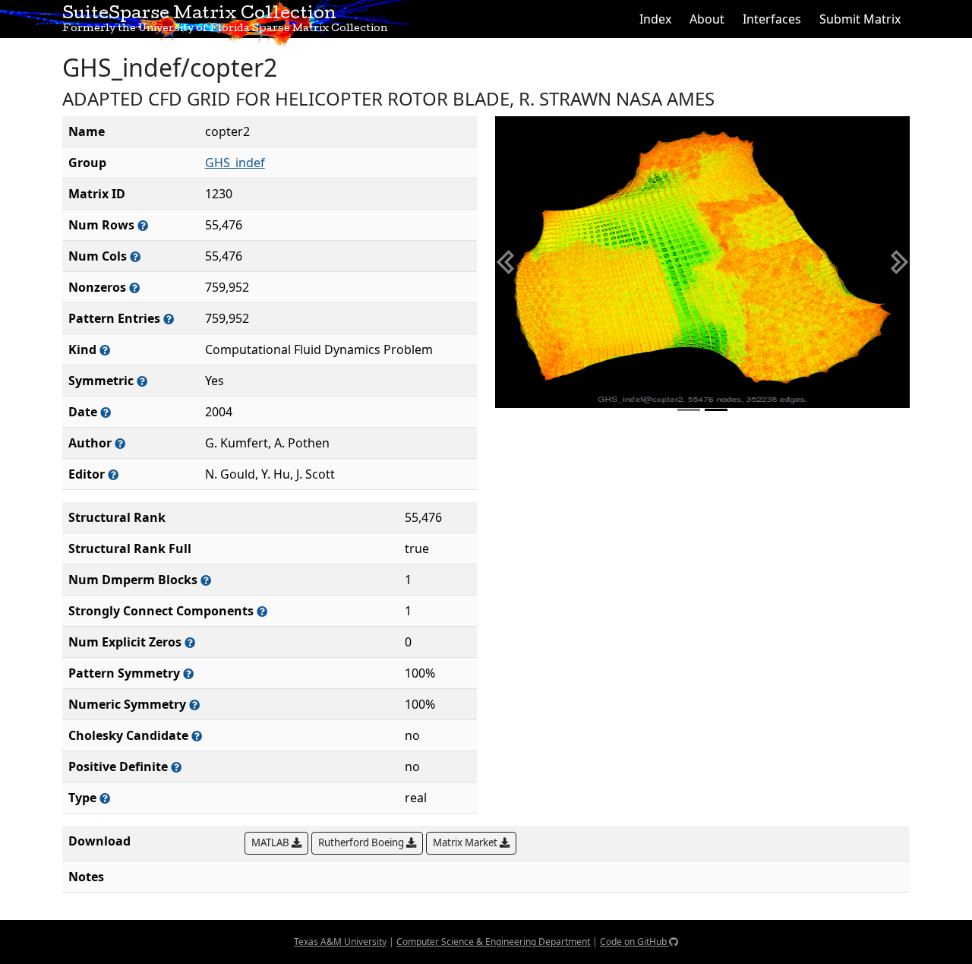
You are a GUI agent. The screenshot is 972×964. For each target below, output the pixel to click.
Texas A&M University (340, 941)
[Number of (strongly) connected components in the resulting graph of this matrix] (262, 611)
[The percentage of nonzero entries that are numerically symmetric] (194, 704)
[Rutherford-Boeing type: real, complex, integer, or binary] (104, 798)
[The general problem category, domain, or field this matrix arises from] (104, 350)
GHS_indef (235, 162)
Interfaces (772, 19)
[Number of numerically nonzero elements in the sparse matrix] (134, 287)
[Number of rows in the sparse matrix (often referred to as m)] (142, 225)
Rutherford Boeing (362, 842)
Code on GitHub (634, 941)
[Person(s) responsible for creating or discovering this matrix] (120, 443)
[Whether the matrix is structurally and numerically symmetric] (142, 381)
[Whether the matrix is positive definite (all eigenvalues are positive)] (176, 767)
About (707, 19)
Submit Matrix (860, 19)
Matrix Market (466, 842)
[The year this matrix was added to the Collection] (105, 412)
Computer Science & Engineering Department (493, 941)
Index (655, 19)
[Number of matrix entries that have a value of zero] (190, 642)
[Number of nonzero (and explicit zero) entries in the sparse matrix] (168, 318)
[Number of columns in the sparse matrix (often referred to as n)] (135, 256)
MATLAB (271, 842)
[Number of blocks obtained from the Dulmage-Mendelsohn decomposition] (205, 580)
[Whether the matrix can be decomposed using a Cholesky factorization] (196, 736)
